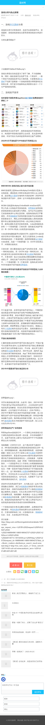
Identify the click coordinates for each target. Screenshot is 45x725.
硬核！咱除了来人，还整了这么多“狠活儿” (27, 622)
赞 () (17, 565)
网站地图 (20, 720)
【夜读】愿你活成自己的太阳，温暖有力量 (27, 643)
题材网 (22, 2)
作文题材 (14, 24)
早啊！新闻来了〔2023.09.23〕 (24, 652)
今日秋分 (15, 603)
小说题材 (8, 328)
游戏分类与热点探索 (9, 12)
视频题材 (13, 216)
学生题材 (30, 254)
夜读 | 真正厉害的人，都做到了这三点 (26, 593)
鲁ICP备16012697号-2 (31, 720)
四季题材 (31, 208)
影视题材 (39, 489)
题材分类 (28, 15)
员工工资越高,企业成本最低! (16, 579)
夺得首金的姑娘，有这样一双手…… (25, 632)
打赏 (31, 565)
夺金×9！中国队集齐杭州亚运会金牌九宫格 (27, 614)
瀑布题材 (8, 420)
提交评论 (37, 692)
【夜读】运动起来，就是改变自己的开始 (27, 661)
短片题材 (29, 98)
